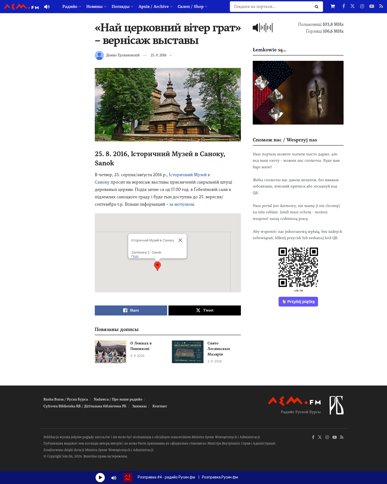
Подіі (135, 256)
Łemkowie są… (269, 49)
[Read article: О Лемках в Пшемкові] (110, 351)
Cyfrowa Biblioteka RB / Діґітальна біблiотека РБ (84, 406)
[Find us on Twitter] (352, 6)
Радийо (69, 6)
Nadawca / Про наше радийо (118, 399)
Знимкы (139, 406)
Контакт (159, 406)
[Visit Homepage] (21, 6)
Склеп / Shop (191, 6)
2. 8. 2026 (214, 361)
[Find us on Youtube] (371, 6)
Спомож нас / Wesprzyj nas (285, 139)
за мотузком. (182, 204)
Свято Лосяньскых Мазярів (218, 348)
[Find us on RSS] (381, 6)
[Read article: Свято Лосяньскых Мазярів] (188, 351)
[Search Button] (317, 6)
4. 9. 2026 (137, 356)
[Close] (180, 240)
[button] (157, 266)
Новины (94, 6)
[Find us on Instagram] (362, 6)
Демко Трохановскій (123, 55)
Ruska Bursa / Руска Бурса (65, 399)
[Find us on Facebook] (343, 6)
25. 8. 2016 (158, 55)
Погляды (121, 6)
